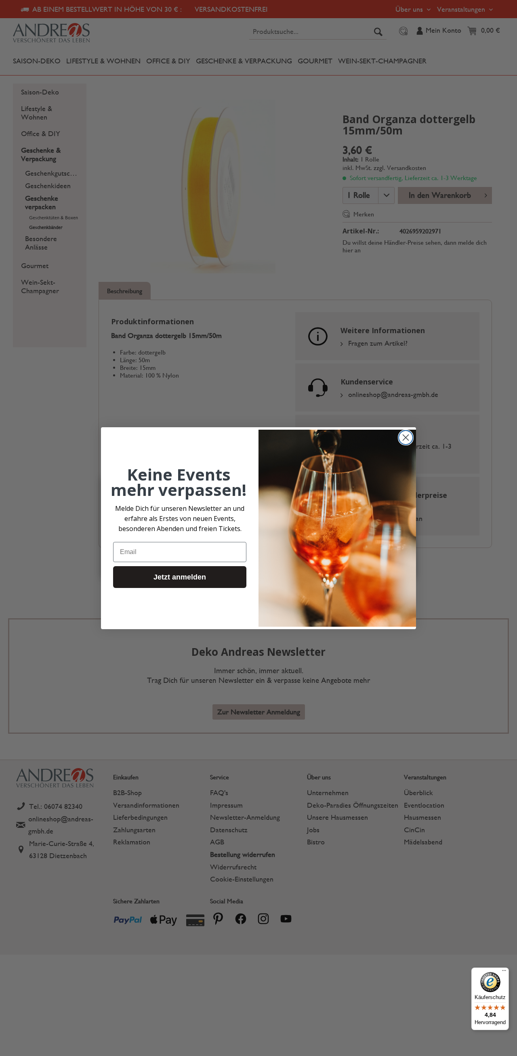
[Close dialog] (406, 437)
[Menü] (504, 972)
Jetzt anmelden (179, 577)
